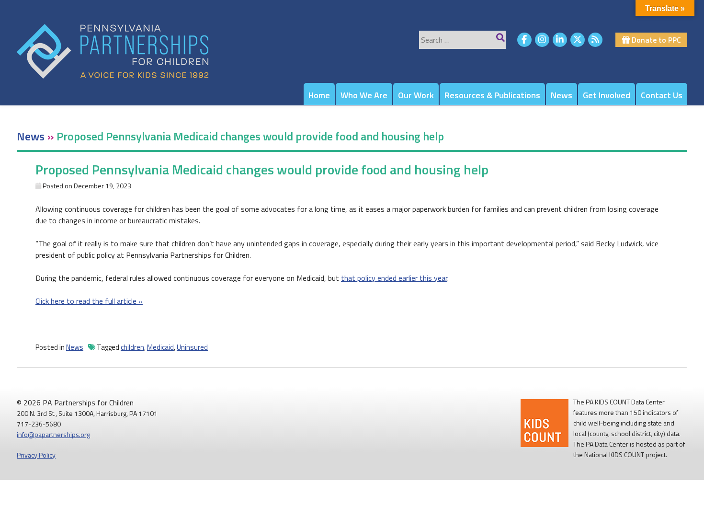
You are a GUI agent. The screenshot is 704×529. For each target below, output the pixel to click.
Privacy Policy (36, 455)
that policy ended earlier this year (394, 278)
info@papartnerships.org (53, 434)
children (132, 347)
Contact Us (661, 95)
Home (319, 95)
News (561, 95)
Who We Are (364, 95)
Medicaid (160, 347)
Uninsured (192, 347)
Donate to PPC (655, 40)
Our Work (416, 95)
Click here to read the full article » (89, 301)
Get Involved (606, 95)
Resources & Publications (492, 95)
